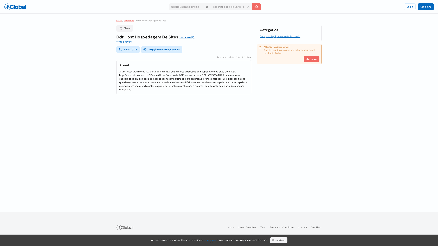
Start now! (311, 58)
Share (127, 28)
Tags (263, 227)
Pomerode (129, 20)
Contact (302, 227)
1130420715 (130, 49)
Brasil (119, 20)
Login (410, 6)
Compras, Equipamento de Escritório (280, 36)
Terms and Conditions (282, 227)
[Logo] (15, 6)
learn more (210, 240)
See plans (425, 6)
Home (231, 227)
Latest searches (247, 227)
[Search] (256, 6)
